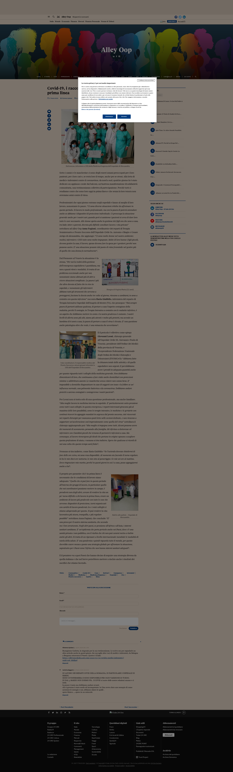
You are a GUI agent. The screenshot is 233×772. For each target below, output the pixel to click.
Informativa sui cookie (106, 99)
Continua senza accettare (146, 80)
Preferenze (109, 116)
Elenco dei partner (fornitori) (91, 109)
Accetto (124, 116)
